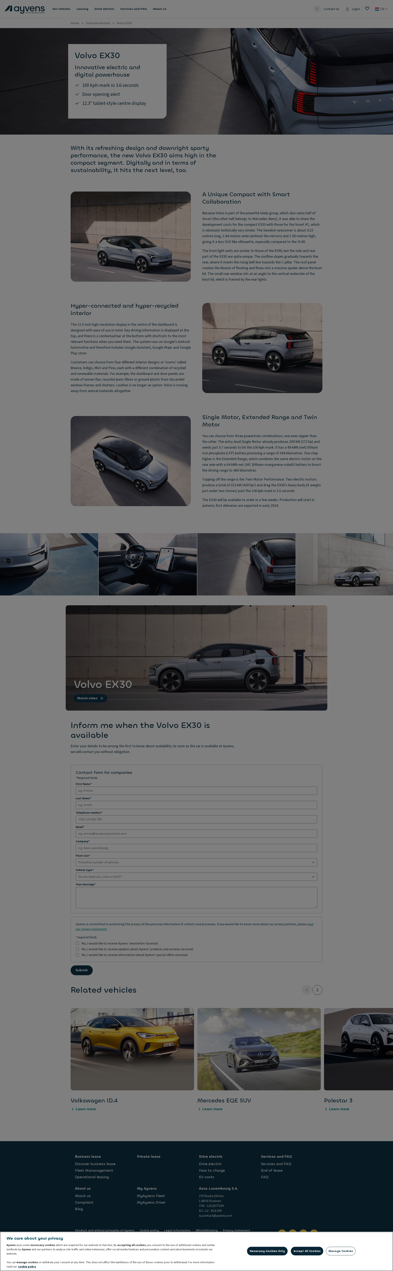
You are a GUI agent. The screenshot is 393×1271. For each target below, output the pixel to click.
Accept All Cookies (307, 1251)
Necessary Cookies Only (267, 1251)
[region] (196, 1251)
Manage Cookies (341, 1251)
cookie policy (27, 1267)
